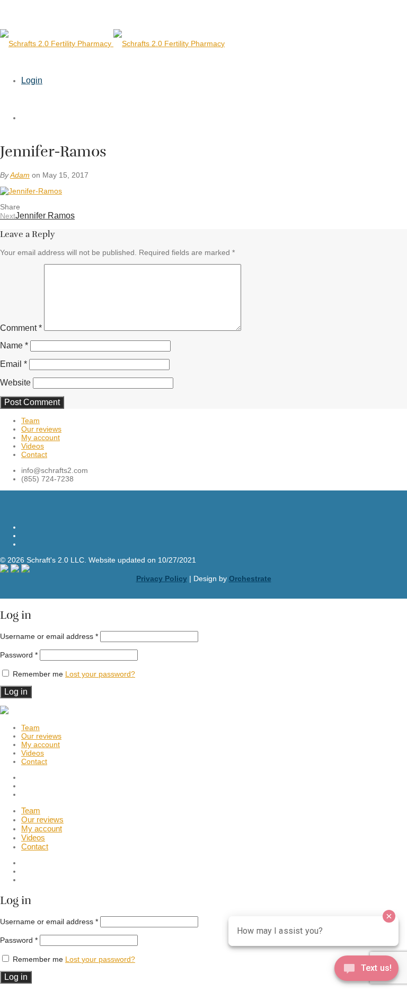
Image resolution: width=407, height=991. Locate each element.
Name (14, 345)
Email (13, 364)
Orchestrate (250, 578)
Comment (21, 327)
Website (15, 382)
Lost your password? (100, 674)
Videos (32, 446)
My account (40, 437)
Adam (20, 175)
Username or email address (49, 636)
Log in (16, 691)
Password (19, 655)
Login (31, 80)
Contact (34, 454)
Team (30, 420)
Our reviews (41, 429)
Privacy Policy (161, 578)
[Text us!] (366, 970)
